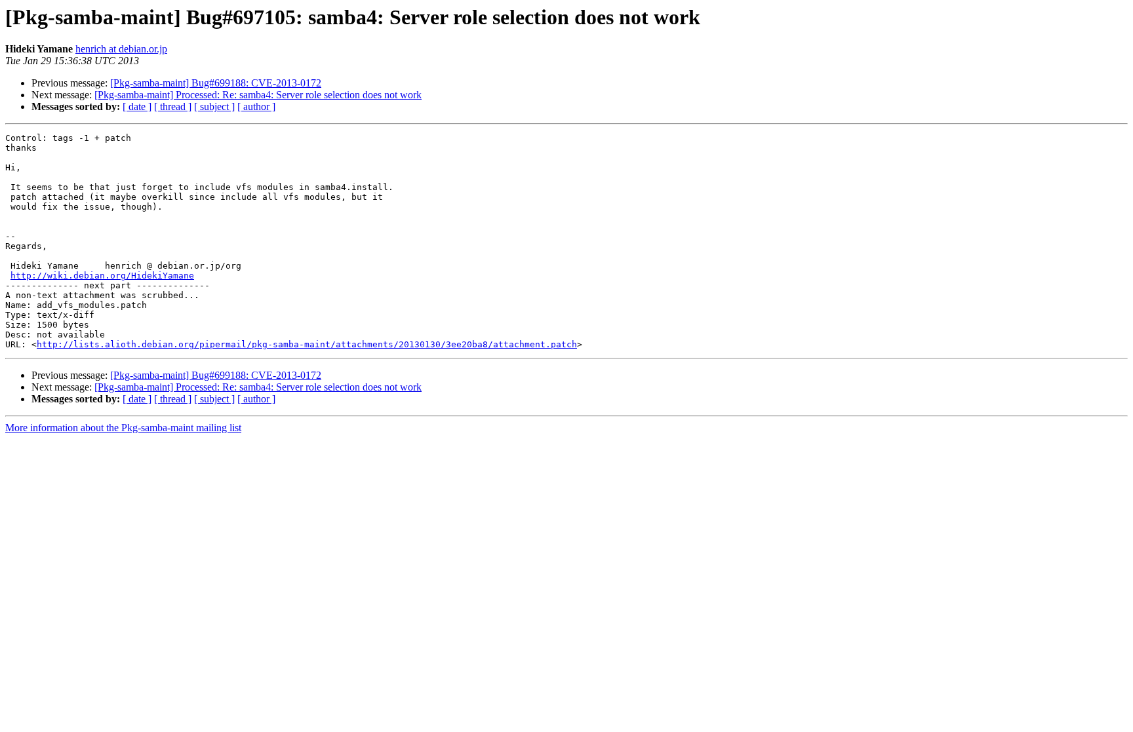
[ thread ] (172, 106)
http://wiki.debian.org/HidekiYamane (102, 275)
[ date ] (137, 106)
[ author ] (256, 106)
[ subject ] (214, 106)
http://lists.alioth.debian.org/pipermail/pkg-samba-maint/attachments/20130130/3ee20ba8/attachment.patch (307, 344)
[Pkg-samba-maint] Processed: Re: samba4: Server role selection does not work (258, 94)
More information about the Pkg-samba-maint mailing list (123, 427)
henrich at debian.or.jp (121, 48)
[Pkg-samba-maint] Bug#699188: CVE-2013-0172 (215, 82)
